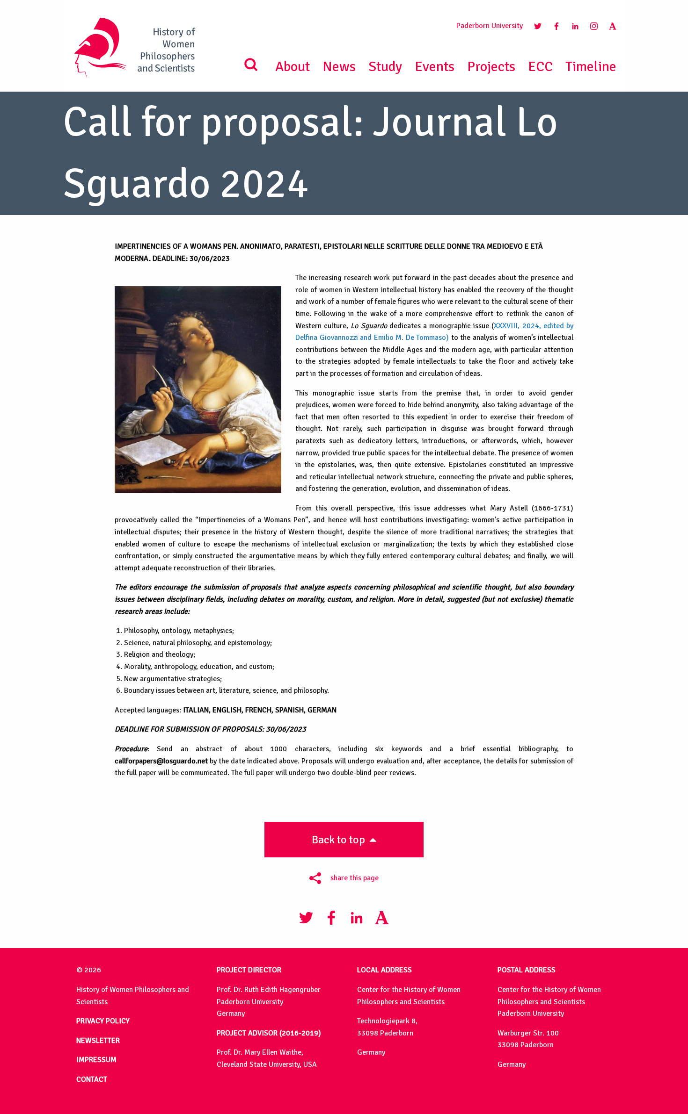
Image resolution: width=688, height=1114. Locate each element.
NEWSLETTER (98, 1040)
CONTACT (91, 1079)
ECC (540, 66)
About (292, 66)
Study (385, 66)
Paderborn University (489, 25)
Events (434, 66)
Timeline (590, 66)
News (339, 66)
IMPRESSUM (96, 1059)
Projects (491, 66)
